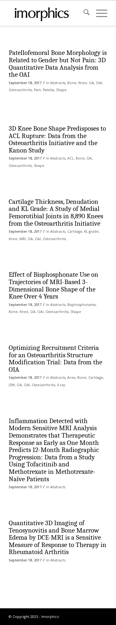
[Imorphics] (48, 13)
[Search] (83, 13)
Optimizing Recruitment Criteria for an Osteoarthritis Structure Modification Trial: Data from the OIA (55, 358)
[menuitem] (83, 13)
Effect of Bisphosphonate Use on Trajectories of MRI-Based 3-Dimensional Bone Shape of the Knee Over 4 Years (53, 285)
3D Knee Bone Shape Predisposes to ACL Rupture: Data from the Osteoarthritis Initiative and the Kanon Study (57, 139)
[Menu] (98, 13)
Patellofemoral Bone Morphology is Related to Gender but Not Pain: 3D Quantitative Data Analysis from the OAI (58, 63)
